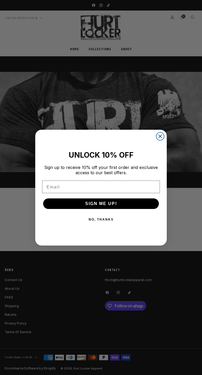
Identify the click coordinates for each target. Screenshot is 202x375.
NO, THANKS (101, 219)
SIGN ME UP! (101, 203)
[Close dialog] (160, 136)
